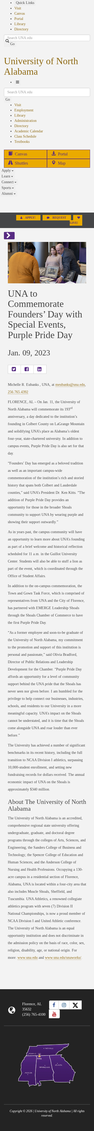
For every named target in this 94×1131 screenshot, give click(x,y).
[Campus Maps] (47, 1064)
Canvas (19, 13)
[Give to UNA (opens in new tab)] (47, 204)
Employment (23, 110)
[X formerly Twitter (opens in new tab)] (75, 1004)
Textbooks (22, 142)
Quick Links (25, 3)
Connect (8, 182)
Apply (7, 170)
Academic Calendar (28, 131)
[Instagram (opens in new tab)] (63, 1004)
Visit (17, 8)
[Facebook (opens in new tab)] (54, 1004)
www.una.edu (27, 958)
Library (20, 24)
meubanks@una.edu (70, 385)
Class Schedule (25, 136)
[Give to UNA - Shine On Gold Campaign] (47, 1091)
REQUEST (59, 217)
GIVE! (74, 222)
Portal (18, 19)
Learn (6, 176)
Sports (7, 188)
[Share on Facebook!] (27, 369)
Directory (21, 29)
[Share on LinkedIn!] (39, 369)
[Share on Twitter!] (14, 369)
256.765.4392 (18, 392)
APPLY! (30, 217)
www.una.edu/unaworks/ (63, 958)
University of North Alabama (41, 66)
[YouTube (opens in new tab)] (54, 1013)
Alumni (8, 194)
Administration (25, 121)
